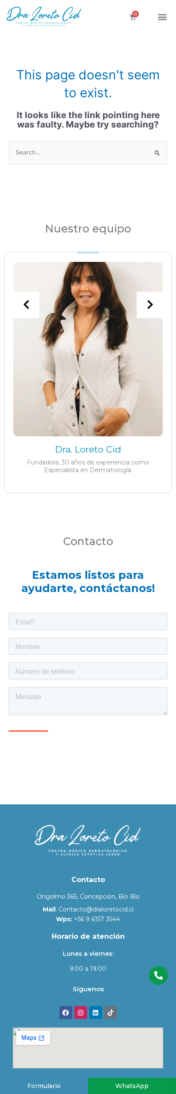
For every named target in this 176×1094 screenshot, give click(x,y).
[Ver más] (88, 348)
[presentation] (26, 305)
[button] (162, 17)
